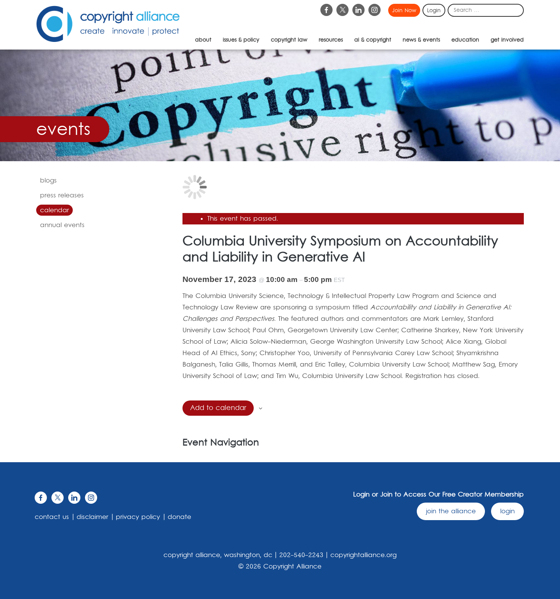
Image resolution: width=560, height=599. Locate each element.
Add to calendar (218, 408)
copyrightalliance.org (363, 555)
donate (179, 517)
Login (434, 10)
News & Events (421, 40)
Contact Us (52, 517)
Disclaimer (92, 517)
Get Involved (507, 40)
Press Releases (62, 195)
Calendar (54, 210)
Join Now (404, 10)
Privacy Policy (138, 517)
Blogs (48, 180)
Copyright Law (289, 40)
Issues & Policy (241, 40)
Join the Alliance (451, 511)
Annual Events (62, 225)
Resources (331, 40)
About (203, 40)
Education (465, 40)
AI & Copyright (372, 40)
